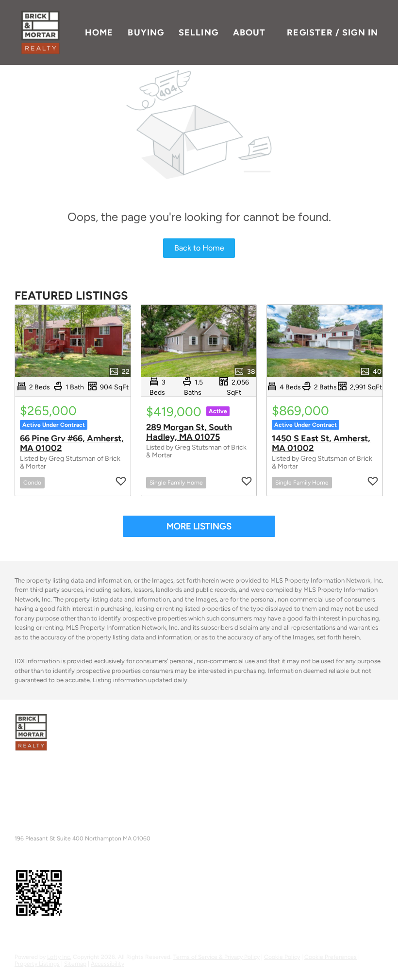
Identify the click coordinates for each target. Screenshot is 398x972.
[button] (40, 32)
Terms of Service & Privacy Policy (216, 957)
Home (99, 32)
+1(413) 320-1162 (41, 831)
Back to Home (199, 247)
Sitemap (75, 963)
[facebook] (19, 935)
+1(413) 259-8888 (43, 806)
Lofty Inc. (59, 957)
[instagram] (53, 935)
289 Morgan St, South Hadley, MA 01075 (189, 432)
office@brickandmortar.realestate (134, 806)
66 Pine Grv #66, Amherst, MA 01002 (72, 443)
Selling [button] (198, 32)
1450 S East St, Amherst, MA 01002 (321, 443)
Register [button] (310, 32)
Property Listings (37, 963)
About (249, 32)
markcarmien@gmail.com (109, 831)
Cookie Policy (282, 957)
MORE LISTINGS (199, 526)
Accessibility (107, 963)
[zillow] (36, 935)
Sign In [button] (360, 32)
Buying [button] (146, 32)
